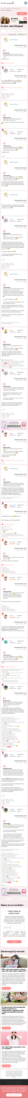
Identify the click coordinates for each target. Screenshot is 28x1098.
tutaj (4, 937)
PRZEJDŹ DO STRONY (14, 1095)
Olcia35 (11, 615)
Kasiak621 (12, 686)
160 (11, 31)
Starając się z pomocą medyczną (13, 8)
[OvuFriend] (7, 4)
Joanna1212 (12, 505)
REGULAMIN (17, 1084)
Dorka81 (11, 132)
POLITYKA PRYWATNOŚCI (16, 1082)
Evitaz (11, 330)
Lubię (21, 47)
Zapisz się (14, 941)
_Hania (11, 69)
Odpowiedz (22, 13)
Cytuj (17, 47)
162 (16, 31)
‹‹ (6, 31)
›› (25, 31)
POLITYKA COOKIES (10, 1084)
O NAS (9, 1082)
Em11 (10, 641)
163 (18, 31)
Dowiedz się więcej (21, 1091)
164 (20, 31)
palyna (11, 433)
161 (13, 31)
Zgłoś (25, 47)
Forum (2, 8)
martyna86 (12, 542)
